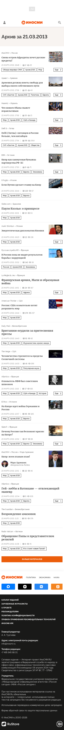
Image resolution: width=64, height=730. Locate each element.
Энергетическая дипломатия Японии (22, 230)
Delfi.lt (4, 128)
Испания (13, 402)
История (42, 393)
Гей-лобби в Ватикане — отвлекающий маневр (30, 490)
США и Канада (29, 120)
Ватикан (19, 532)
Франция (25, 250)
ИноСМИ (5, 53)
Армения (14, 78)
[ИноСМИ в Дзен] (25, 587)
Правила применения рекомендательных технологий (28, 619)
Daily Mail (5, 326)
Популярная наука (31, 368)
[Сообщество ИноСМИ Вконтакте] (41, 587)
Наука (56, 577)
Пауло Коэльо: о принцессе (20, 208)
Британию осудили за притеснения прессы (27, 332)
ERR (3, 155)
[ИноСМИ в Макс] (8, 587)
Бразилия (17, 204)
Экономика (37, 172)
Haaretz (4, 103)
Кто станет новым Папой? (34, 549)
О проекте (6, 608)
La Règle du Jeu (8, 275)
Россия (14, 53)
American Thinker (8, 301)
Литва (11, 128)
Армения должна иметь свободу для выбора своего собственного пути (22, 84)
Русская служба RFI (10, 250)
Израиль (14, 103)
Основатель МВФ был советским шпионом (19, 383)
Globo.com (6, 204)
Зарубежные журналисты (14, 604)
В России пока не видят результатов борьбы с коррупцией (21, 256)
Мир (40, 70)
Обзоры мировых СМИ (12, 70)
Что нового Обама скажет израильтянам (15, 109)
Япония (19, 226)
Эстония (10, 155)
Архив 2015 (30, 70)
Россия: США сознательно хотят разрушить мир (19, 307)
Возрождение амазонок (18, 514)
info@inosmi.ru (8, 644)
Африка (26, 292)
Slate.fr (4, 427)
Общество (35, 145)
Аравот (4, 78)
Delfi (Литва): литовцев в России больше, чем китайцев (20, 134)
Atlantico (5, 377)
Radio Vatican (7, 532)
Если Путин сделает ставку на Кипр (21, 184)
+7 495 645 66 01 (9, 652)
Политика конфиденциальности (18, 616)
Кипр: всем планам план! (15, 456)
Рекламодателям (9, 612)
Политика (35, 95)
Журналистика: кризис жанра (36, 343)
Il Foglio (4, 180)
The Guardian (7, 509)
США (21, 301)
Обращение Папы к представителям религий (27, 538)
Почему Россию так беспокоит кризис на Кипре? (22, 433)
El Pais (4, 402)
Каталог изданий (10, 600)
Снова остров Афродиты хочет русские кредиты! (23, 59)
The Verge (5, 351)
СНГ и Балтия (8, 95)
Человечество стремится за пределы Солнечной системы (22, 358)
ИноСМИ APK (7, 623)
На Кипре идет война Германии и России (20, 408)
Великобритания (19, 326)
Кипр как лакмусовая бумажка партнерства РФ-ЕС (18, 161)
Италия (13, 180)
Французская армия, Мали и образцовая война (30, 281)
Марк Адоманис (27, 452)
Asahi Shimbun (7, 226)
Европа (46, 95)
